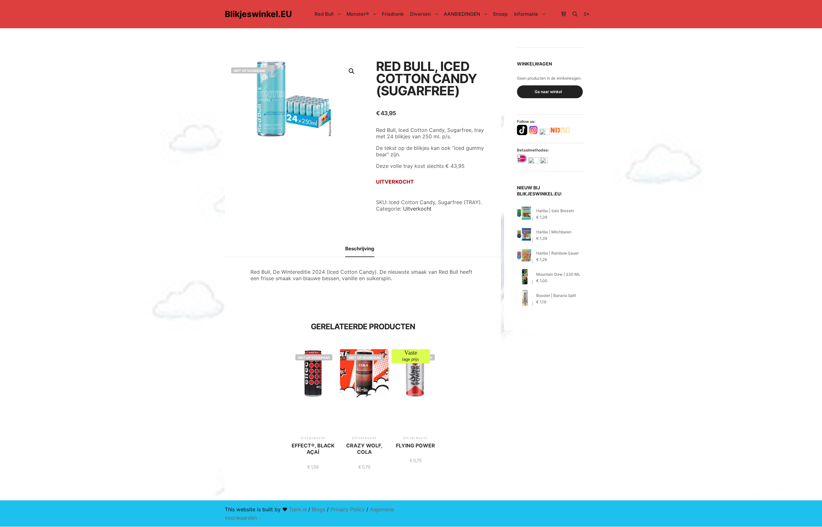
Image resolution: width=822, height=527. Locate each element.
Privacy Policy (347, 509)
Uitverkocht (417, 208)
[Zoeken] (575, 14)
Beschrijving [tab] (359, 249)
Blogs (318, 509)
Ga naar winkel (548, 91)
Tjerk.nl (298, 509)
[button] (351, 71)
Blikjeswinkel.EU (257, 14)
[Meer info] (586, 14)
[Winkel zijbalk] (563, 14)
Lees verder (313, 397)
